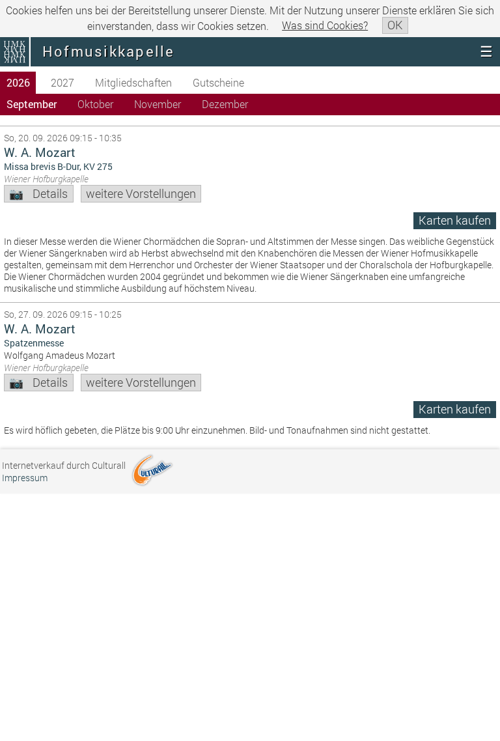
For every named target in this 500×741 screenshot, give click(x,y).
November (157, 104)
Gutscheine (218, 82)
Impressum (25, 477)
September (32, 104)
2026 (18, 82)
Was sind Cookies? (325, 25)
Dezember (225, 104)
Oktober (95, 104)
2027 (62, 82)
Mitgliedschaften (133, 82)
